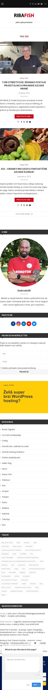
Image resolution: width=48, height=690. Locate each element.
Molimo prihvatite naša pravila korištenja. (19, 368)
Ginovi (4, 469)
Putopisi (5, 497)
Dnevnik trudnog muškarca (13, 452)
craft (35, 543)
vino (41, 584)
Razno (4, 502)
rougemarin (5, 576)
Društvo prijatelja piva (11, 457)
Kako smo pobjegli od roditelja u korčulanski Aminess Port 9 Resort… (22, 633)
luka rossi (21, 565)
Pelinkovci (6, 480)
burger (26, 543)
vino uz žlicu (6, 587)
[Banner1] (24, 397)
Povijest (5, 491)
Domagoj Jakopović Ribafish (11, 550)
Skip (28, 685)
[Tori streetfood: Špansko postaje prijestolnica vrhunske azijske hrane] (24, 58)
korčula (4, 565)
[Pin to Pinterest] (27, 122)
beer (18, 543)
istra (41, 561)
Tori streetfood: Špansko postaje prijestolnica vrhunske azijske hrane (24, 85)
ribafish (22, 572)
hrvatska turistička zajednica (27, 558)
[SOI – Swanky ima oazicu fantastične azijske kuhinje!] (24, 144)
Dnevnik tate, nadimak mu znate (15, 446)
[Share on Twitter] (24, 122)
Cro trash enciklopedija (11, 435)
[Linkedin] (35, 4)
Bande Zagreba (8, 429)
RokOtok (5, 513)
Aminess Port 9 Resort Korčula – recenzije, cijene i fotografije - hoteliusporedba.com (21, 641)
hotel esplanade (7, 558)
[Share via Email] (30, 122)
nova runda (5, 569)
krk (12, 565)
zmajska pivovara (16, 591)
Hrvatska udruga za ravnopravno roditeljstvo (18, 561)
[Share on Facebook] (21, 122)
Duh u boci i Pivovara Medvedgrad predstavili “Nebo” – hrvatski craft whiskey (22, 614)
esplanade (5, 554)
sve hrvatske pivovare (9, 580)
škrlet (3, 595)
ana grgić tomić (7, 543)
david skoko (17, 546)
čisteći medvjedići (32, 591)
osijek (16, 569)
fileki (14, 554)
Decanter (28, 546)
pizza (3, 572)
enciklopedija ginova (32, 550)
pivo (23, 569)
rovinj (16, 576)
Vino (4, 525)
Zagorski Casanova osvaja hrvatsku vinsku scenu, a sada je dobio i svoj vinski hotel (21, 622)
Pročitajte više (23, 116)
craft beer (5, 546)
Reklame (5, 508)
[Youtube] (38, 4)
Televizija (6, 519)
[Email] (41, 4)
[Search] (45, 4)
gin (31, 554)
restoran (12, 572)
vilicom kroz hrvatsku (9, 584)
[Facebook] (30, 4)
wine (37, 587)
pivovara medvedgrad (37, 569)
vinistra (33, 584)
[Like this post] (18, 122)
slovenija (26, 576)
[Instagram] (33, 4)
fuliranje (23, 554)
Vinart (24, 584)
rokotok (32, 572)
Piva (3, 485)
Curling (5, 440)
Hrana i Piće (7, 474)
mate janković (34, 565)
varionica (24, 580)
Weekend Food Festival (23, 587)
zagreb (4, 591)
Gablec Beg (6, 463)
